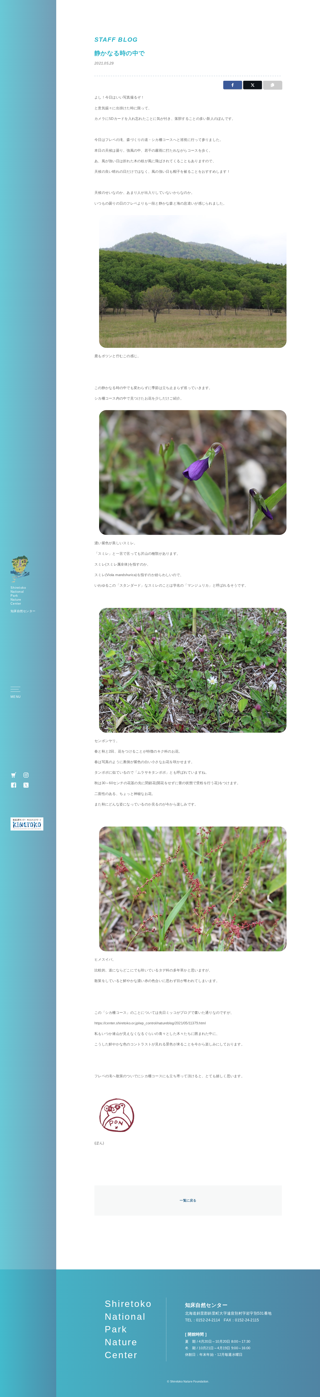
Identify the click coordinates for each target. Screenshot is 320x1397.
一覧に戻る (188, 1200)
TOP (310, 699)
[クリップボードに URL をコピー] (272, 85)
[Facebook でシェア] (232, 85)
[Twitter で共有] (252, 85)
